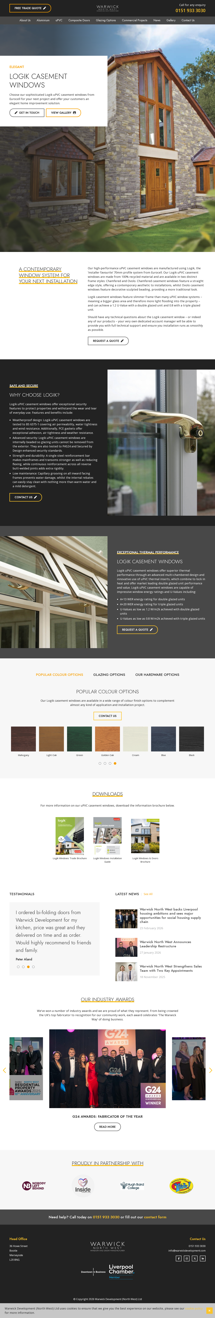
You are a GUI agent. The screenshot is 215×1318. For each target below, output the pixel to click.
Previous (5, 1070)
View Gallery (61, 113)
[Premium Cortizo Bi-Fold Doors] (47, 218)
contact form (155, 1217)
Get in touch (29, 113)
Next (210, 1070)
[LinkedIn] (203, 1258)
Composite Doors (79, 20)
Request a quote (106, 341)
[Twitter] (195, 1258)
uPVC (59, 20)
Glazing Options (106, 20)
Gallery (171, 20)
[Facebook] (178, 1258)
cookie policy (194, 1308)
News (156, 20)
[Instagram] (187, 1258)
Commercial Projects (134, 20)
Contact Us (188, 20)
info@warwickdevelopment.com (187, 1250)
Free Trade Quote (28, 8)
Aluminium (43, 20)
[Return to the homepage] (107, 8)
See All (148, 894)
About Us (25, 20)
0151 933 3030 (191, 10)
